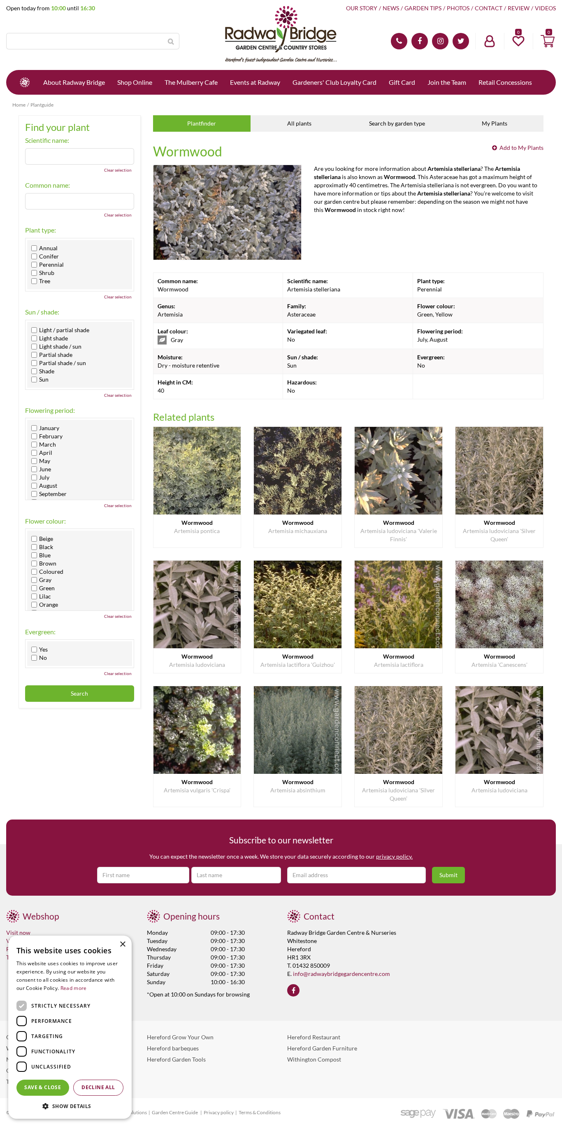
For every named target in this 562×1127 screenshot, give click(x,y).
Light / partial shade (64, 330)
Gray (45, 580)
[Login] (489, 41)
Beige (46, 539)
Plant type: (40, 230)
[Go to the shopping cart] (547, 41)
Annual (48, 248)
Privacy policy (219, 1112)
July (44, 477)
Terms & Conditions (260, 1112)
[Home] (25, 82)
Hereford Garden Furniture (322, 1048)
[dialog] (70, 1027)
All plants (299, 123)
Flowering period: (50, 410)
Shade (46, 371)
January (49, 428)
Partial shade (55, 355)
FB (419, 41)
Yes (43, 649)
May (44, 461)
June (45, 469)
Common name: (47, 185)
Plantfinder (201, 123)
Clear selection (118, 170)
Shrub (46, 273)
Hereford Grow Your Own (180, 1037)
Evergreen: (40, 632)
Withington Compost (314, 1059)
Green (47, 588)
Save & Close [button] (42, 1087)
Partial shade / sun (62, 363)
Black (46, 547)
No (43, 658)
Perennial (51, 265)
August (48, 486)
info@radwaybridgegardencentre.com (341, 973)
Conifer (49, 256)
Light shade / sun (60, 346)
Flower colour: (45, 521)
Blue (45, 555)
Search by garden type (397, 123)
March (47, 444)
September (53, 494)
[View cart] (547, 41)
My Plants (494, 123)
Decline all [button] (98, 1087)
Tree (44, 281)
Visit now (18, 932)
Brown (47, 563)
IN (440, 41)
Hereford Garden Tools (176, 1059)
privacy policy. (394, 856)
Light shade (53, 338)
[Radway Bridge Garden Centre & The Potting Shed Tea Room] (281, 35)
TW (461, 41)
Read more (73, 988)
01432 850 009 (399, 41)
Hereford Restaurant (313, 1037)
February (51, 436)
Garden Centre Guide (175, 1112)
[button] (69, 1106)
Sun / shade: (42, 312)
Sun (44, 379)
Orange (48, 605)
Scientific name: (47, 140)
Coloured (51, 572)
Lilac (45, 596)
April (45, 453)
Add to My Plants (521, 147)
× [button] (122, 944)
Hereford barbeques (173, 1048)
